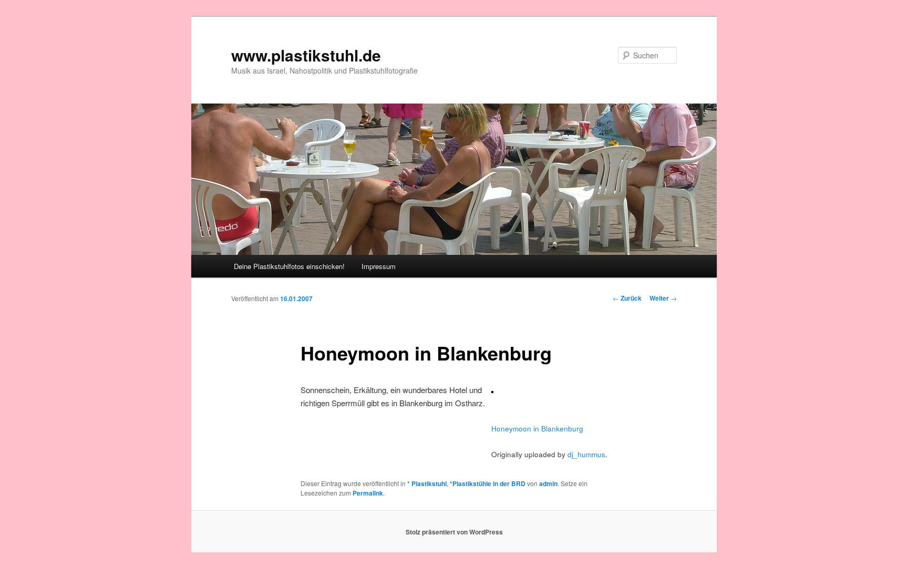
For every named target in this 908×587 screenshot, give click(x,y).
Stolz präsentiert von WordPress (454, 532)
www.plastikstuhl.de (306, 55)
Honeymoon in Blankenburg (537, 429)
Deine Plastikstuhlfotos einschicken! (289, 266)
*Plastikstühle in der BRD (487, 483)
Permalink (368, 493)
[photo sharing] (492, 389)
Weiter (663, 298)
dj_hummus (586, 454)
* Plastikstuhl (427, 483)
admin (548, 483)
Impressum (379, 266)
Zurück (627, 298)
